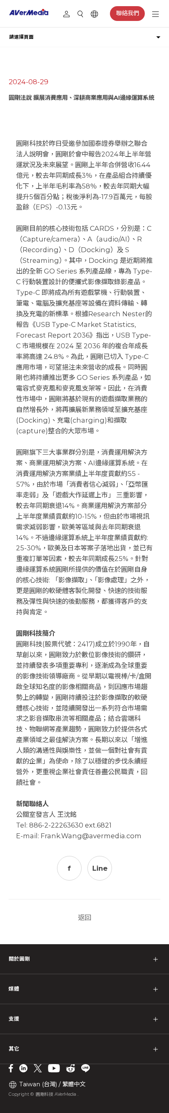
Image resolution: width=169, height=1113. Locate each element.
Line (99, 868)
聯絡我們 (127, 13)
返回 (84, 917)
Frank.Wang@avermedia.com (91, 836)
